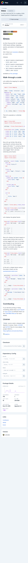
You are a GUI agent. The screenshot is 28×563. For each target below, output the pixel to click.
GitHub (4, 422)
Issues (4, 425)
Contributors (6, 420)
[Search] (21, 2)
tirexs (3, 11)
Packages (4, 8)
